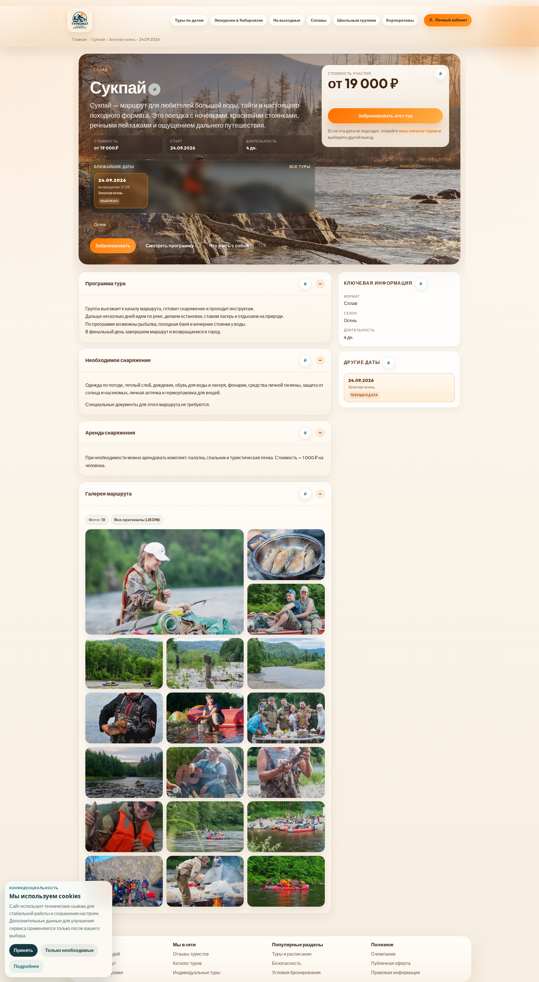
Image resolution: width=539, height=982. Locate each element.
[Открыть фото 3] (286, 609)
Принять (23, 950)
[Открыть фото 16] (124, 881)
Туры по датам (189, 20)
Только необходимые (69, 950)
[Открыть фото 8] (205, 718)
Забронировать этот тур (385, 116)
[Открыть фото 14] (205, 826)
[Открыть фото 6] (286, 663)
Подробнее (26, 966)
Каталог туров (187, 963)
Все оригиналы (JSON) (137, 519)
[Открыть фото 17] (205, 881)
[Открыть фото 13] (124, 826)
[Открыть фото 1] (164, 582)
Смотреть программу (170, 245)
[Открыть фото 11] (205, 772)
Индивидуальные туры (196, 972)
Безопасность (286, 963)
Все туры (299, 166)
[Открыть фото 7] (124, 718)
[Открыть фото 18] (286, 881)
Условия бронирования (296, 972)
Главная (79, 39)
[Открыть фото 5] (205, 663)
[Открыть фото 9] (286, 718)
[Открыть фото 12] (286, 772)
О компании (383, 954)
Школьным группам (356, 20)
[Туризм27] (79, 20)
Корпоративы (400, 20)
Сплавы (318, 20)
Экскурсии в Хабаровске (238, 20)
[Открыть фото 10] (124, 772)
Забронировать (113, 245)
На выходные (286, 20)
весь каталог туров (418, 131)
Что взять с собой (229, 245)
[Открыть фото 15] (286, 826)
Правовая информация (395, 972)
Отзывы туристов (191, 954)
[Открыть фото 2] (286, 554)
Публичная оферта (390, 963)
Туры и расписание (292, 954)
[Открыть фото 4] (124, 663)
